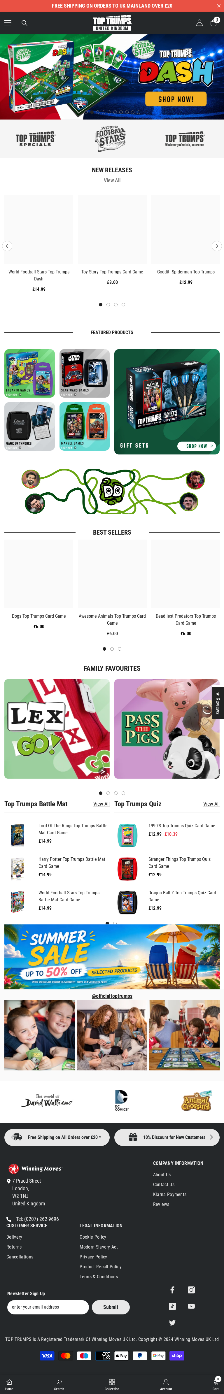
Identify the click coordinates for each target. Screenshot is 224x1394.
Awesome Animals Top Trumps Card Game (112, 619)
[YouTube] (191, 1306)
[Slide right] (211, 1137)
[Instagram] (191, 1290)
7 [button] (121, 112)
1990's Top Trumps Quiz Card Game (181, 825)
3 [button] (97, 112)
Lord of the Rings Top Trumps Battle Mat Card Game (73, 829)
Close (219, 6)
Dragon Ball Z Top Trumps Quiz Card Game (182, 896)
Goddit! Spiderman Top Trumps (186, 272)
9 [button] (132, 112)
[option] (112, 77)
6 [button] (115, 112)
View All (112, 180)
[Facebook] (172, 1290)
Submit (110, 1307)
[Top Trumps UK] (77, 139)
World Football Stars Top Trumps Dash (38, 275)
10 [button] (138, 112)
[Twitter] (172, 1322)
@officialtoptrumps (112, 996)
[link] (59, 1384)
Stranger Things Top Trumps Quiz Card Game (179, 862)
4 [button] (103, 112)
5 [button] (109, 112)
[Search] (24, 23)
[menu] (7, 22)
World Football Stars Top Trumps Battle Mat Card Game (68, 896)
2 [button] (92, 112)
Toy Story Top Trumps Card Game (112, 272)
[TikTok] (172, 1306)
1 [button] (86, 112)
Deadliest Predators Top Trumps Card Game (186, 619)
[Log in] (199, 23)
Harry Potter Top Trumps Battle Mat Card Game (71, 862)
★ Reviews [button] (218, 703)
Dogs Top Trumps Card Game (39, 616)
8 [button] (127, 112)
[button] (7, 246)
